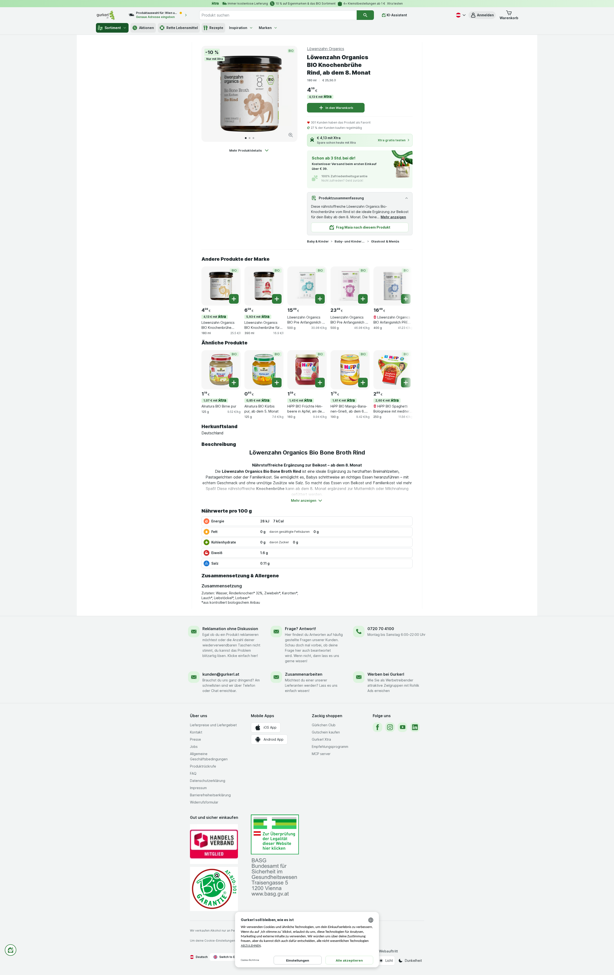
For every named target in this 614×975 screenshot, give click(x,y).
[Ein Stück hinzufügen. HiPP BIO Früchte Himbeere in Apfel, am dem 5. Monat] (320, 382)
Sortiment (113, 28)
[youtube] (402, 727)
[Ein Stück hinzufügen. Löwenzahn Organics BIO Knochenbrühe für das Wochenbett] (277, 299)
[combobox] (278, 15)
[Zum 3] (253, 138)
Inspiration (238, 28)
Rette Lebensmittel (182, 28)
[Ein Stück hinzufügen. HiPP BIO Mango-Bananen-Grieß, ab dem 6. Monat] (363, 382)
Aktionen (146, 28)
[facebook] (377, 727)
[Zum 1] (246, 138)
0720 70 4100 (380, 628)
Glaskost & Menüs (385, 241)
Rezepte (216, 28)
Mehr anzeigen (393, 217)
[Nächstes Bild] (289, 94)
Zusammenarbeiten (303, 674)
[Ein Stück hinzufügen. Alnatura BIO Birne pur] (234, 382)
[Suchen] (365, 15)
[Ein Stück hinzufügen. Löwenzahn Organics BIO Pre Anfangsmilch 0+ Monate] (320, 299)
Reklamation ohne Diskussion (230, 628)
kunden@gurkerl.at (220, 674)
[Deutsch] (460, 15)
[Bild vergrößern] (291, 135)
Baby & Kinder (318, 241)
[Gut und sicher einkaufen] (214, 889)
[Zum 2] (249, 138)
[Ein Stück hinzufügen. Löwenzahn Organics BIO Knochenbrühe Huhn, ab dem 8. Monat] (234, 299)
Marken (265, 28)
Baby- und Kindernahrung (350, 241)
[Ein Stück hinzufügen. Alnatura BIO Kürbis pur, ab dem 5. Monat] (277, 382)
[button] (482, 15)
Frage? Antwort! (300, 628)
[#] (275, 835)
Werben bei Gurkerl (385, 674)
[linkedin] (415, 727)
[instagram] (390, 727)
